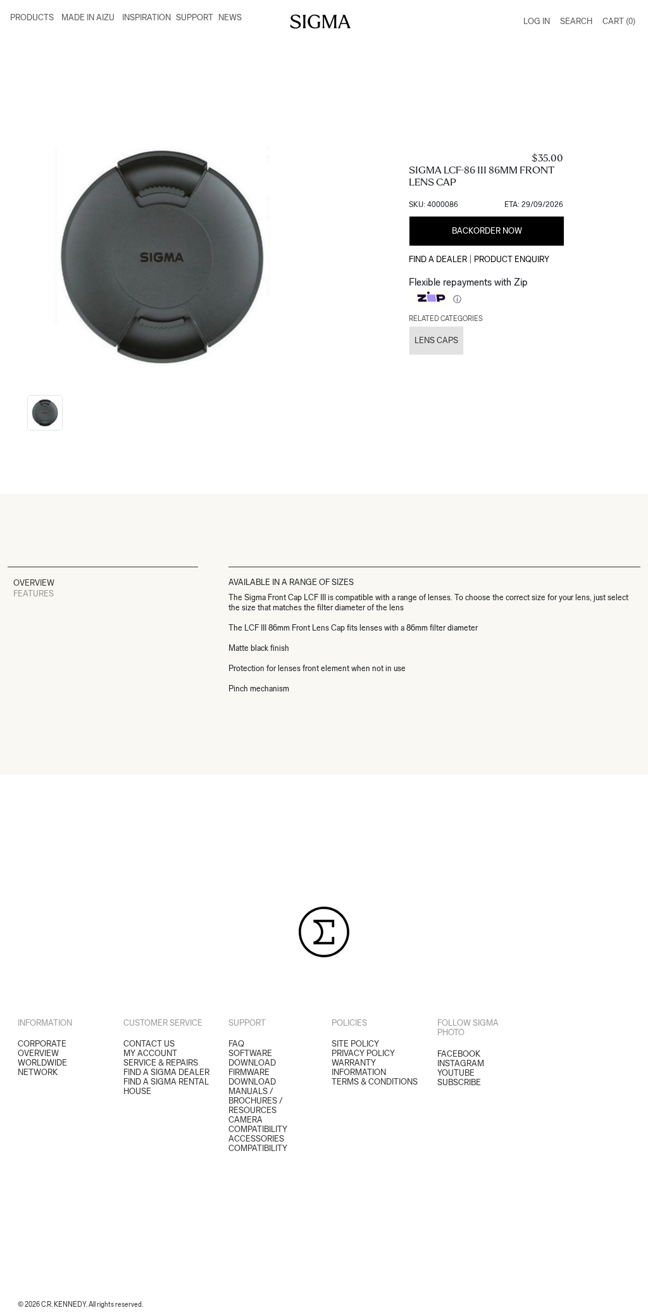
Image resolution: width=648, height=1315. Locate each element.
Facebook (458, 1054)
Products (32, 17)
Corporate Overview (42, 1048)
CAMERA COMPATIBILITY (257, 1124)
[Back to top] (630, 1297)
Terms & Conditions (375, 1081)
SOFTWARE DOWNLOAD (252, 1057)
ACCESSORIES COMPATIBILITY (257, 1143)
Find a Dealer (438, 259)
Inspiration (146, 17)
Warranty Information (359, 1067)
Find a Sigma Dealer (166, 1072)
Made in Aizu (88, 17)
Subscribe (459, 1082)
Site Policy (355, 1043)
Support (194, 17)
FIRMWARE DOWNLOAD (252, 1076)
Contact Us (149, 1043)
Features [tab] (33, 593)
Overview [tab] (33, 583)
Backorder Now (487, 231)
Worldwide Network (42, 1067)
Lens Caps (436, 340)
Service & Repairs (160, 1062)
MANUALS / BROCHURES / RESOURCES (255, 1100)
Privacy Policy (363, 1053)
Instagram (460, 1063)
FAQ (236, 1043)
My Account (150, 1053)
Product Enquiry (511, 259)
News (230, 17)
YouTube (456, 1073)
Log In (536, 21)
